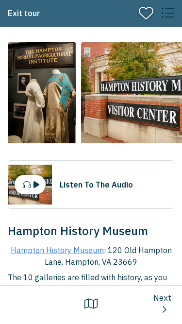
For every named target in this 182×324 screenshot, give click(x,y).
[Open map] (91, 303)
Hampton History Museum (57, 250)
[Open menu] (167, 13)
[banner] (91, 13)
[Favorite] (146, 13)
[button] (42, 93)
